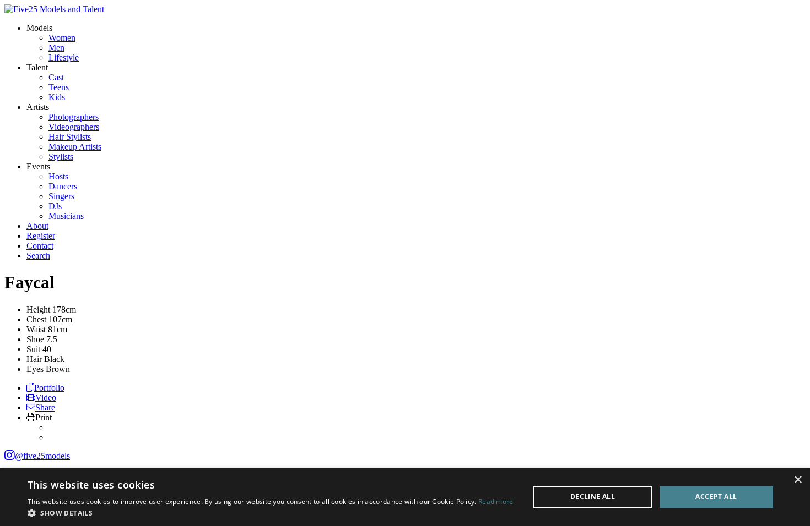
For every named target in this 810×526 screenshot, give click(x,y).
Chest (36, 319)
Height (38, 309)
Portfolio (49, 387)
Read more (496, 501)
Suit (33, 349)
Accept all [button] (716, 496)
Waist (36, 329)
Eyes (35, 369)
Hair (34, 359)
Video (45, 397)
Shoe (35, 339)
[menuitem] (61, 37)
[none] (39, 27)
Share (45, 407)
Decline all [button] (592, 496)
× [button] (797, 480)
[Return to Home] (54, 9)
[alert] (405, 497)
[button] (271, 512)
